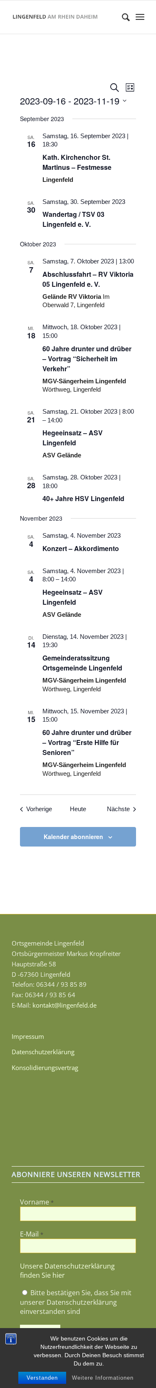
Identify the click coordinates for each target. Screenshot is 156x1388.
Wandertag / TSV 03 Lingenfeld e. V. (73, 219)
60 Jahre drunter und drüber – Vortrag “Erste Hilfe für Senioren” (86, 742)
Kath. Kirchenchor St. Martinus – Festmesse (76, 162)
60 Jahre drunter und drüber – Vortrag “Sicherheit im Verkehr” (86, 358)
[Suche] (122, 17)
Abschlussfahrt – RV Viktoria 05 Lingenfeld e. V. (88, 279)
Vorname (37, 1202)
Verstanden (42, 1378)
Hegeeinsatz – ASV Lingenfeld (72, 437)
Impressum (28, 1036)
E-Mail (31, 1234)
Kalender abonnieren (73, 836)
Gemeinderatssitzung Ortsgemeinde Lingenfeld (82, 663)
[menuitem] (122, 17)
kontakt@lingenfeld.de (64, 1005)
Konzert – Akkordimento (80, 548)
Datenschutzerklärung (43, 1052)
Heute (78, 808)
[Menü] (140, 17)
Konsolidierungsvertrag (45, 1067)
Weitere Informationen (103, 1378)
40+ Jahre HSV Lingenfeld (83, 498)
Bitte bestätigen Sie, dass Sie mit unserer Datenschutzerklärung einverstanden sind (75, 1302)
